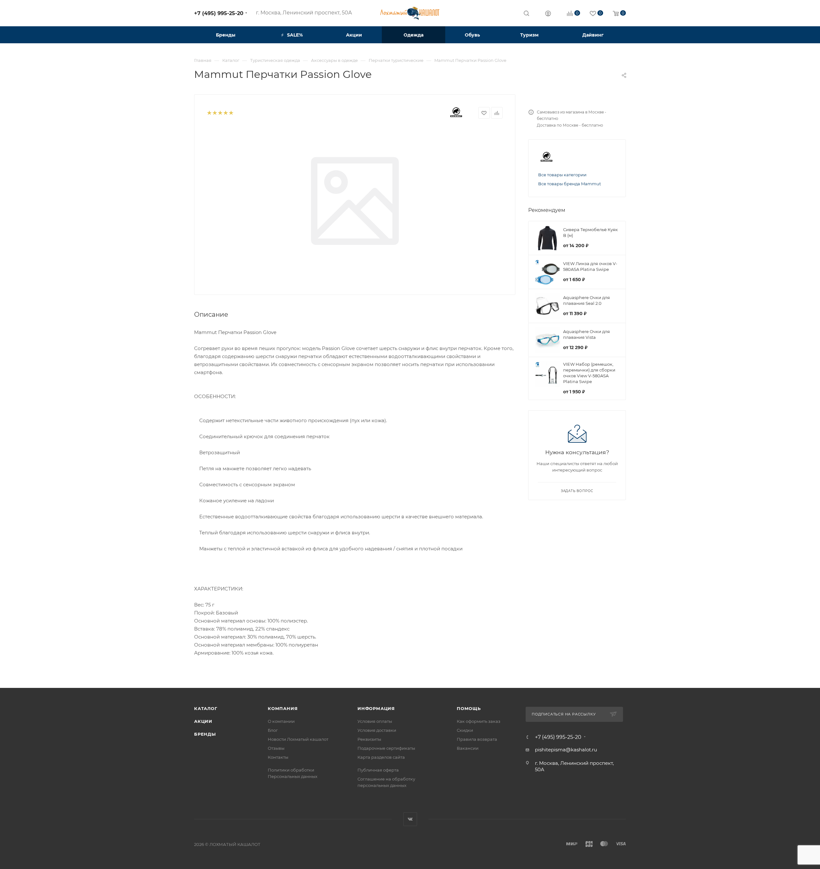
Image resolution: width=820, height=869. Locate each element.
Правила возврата (477, 739)
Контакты (278, 757)
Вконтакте (410, 819)
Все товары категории (562, 174)
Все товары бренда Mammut (569, 183)
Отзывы (276, 748)
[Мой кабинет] (548, 14)
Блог (273, 730)
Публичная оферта (378, 770)
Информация (376, 708)
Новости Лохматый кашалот (298, 739)
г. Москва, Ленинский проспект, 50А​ (304, 13)
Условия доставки (376, 730)
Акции (203, 721)
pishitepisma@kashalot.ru (566, 750)
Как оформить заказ (478, 721)
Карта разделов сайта (381, 757)
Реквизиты (369, 739)
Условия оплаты (374, 721)
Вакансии (468, 748)
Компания (283, 708)
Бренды (205, 734)
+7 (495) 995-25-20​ (218, 13)
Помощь (469, 708)
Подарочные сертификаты (386, 748)
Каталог (205, 708)
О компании (281, 721)
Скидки (465, 730)
